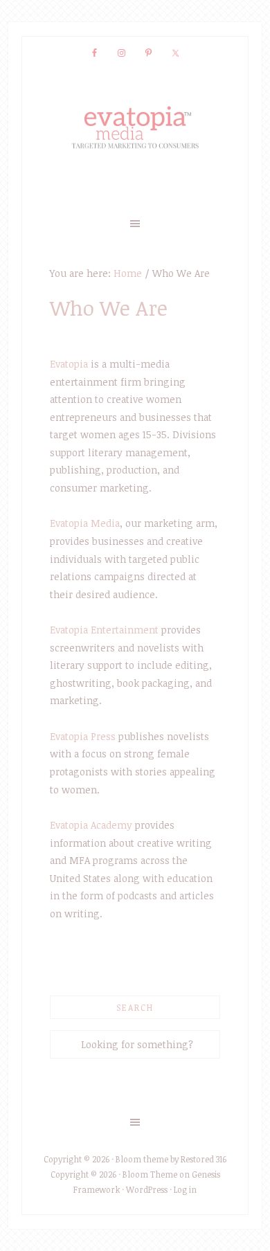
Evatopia (69, 363)
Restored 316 (203, 1158)
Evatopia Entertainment (104, 629)
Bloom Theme (150, 1174)
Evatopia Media (85, 523)
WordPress (147, 1189)
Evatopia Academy (91, 824)
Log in (185, 1189)
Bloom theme (142, 1158)
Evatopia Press (83, 736)
